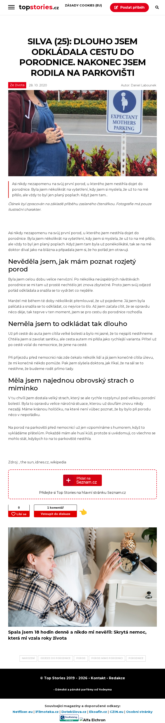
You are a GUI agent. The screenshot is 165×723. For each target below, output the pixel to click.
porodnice (135, 658)
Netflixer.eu (23, 712)
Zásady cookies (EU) (83, 5)
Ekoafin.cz (98, 712)
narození (28, 658)
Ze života (17, 85)
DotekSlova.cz (74, 712)
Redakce (116, 678)
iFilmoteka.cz (47, 712)
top (39, 7)
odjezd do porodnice (55, 658)
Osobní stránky (139, 712)
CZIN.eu (117, 712)
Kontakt (97, 678)
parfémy (87, 689)
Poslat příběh (132, 7)
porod (81, 658)
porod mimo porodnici (107, 658)
